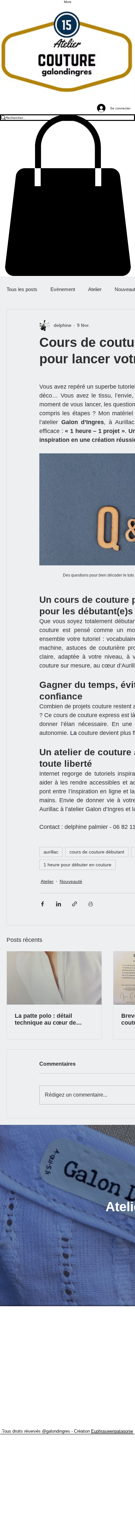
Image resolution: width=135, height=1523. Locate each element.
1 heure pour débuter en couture (77, 864)
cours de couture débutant (96, 851)
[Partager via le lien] (74, 904)
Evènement (62, 289)
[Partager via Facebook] (42, 904)
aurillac (51, 851)
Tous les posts (22, 289)
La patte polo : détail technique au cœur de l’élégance (45, 1019)
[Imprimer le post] (90, 904)
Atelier (95, 289)
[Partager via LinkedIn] (58, 904)
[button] (67, 195)
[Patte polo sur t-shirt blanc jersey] (54, 978)
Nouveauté (71, 881)
